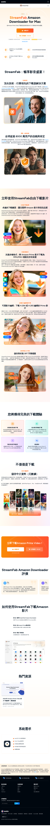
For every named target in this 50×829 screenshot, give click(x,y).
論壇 (18, 789)
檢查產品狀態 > (25, 41)
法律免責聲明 (4, 813)
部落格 (19, 791)
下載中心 (3, 786)
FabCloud (3, 791)
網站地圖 (41, 813)
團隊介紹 (35, 788)
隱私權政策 (20, 813)
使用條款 (15, 813)
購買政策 (25, 813)
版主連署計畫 (36, 791)
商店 (2, 788)
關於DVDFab (36, 786)
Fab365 (2, 789)
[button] (25, 30)
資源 (18, 788)
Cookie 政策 (35, 813)
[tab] (23, 14)
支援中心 (19, 786)
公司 (35, 789)
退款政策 (30, 813)
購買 (35, 771)
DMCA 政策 (10, 813)
